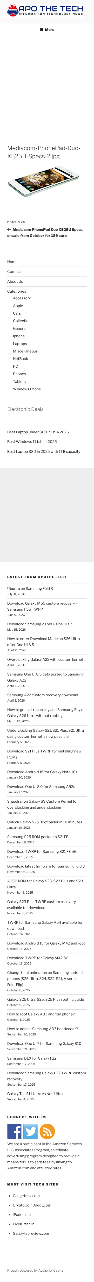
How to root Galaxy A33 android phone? (41, 1014)
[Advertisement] (47, 86)
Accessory (22, 298)
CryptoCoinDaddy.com (32, 1205)
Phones (19, 374)
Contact (14, 271)
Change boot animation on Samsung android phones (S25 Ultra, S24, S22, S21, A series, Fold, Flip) (45, 979)
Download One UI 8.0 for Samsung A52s (41, 787)
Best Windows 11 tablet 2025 (32, 442)
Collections (23, 321)
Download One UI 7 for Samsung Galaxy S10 (44, 1043)
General (20, 328)
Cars (17, 313)
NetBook (20, 359)
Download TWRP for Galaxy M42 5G (37, 958)
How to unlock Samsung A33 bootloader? (42, 1029)
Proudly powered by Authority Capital (35, 1270)
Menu (49, 30)
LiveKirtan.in (23, 1224)
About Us (15, 281)
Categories (16, 291)
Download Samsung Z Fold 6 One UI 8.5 (40, 624)
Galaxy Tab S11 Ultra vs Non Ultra (35, 1094)
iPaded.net (22, 1215)
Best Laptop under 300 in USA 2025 (38, 432)
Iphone (19, 336)
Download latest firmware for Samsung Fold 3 (46, 866)
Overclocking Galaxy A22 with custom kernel (45, 659)
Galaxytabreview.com (31, 1233)
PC (15, 366)
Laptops (20, 344)
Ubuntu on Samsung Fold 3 (30, 588)
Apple (18, 306)
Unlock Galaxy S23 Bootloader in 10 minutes (44, 822)
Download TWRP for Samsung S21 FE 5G (42, 851)
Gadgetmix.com (26, 1196)
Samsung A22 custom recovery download (42, 695)
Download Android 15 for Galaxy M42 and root (46, 943)
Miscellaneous (25, 351)
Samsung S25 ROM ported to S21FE (37, 837)
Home (12, 262)
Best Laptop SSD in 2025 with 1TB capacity (43, 451)
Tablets (19, 381)
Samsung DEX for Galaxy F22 (31, 1058)
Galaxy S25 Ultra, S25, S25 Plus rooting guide (45, 999)
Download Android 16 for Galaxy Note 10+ (42, 772)
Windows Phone (27, 389)
